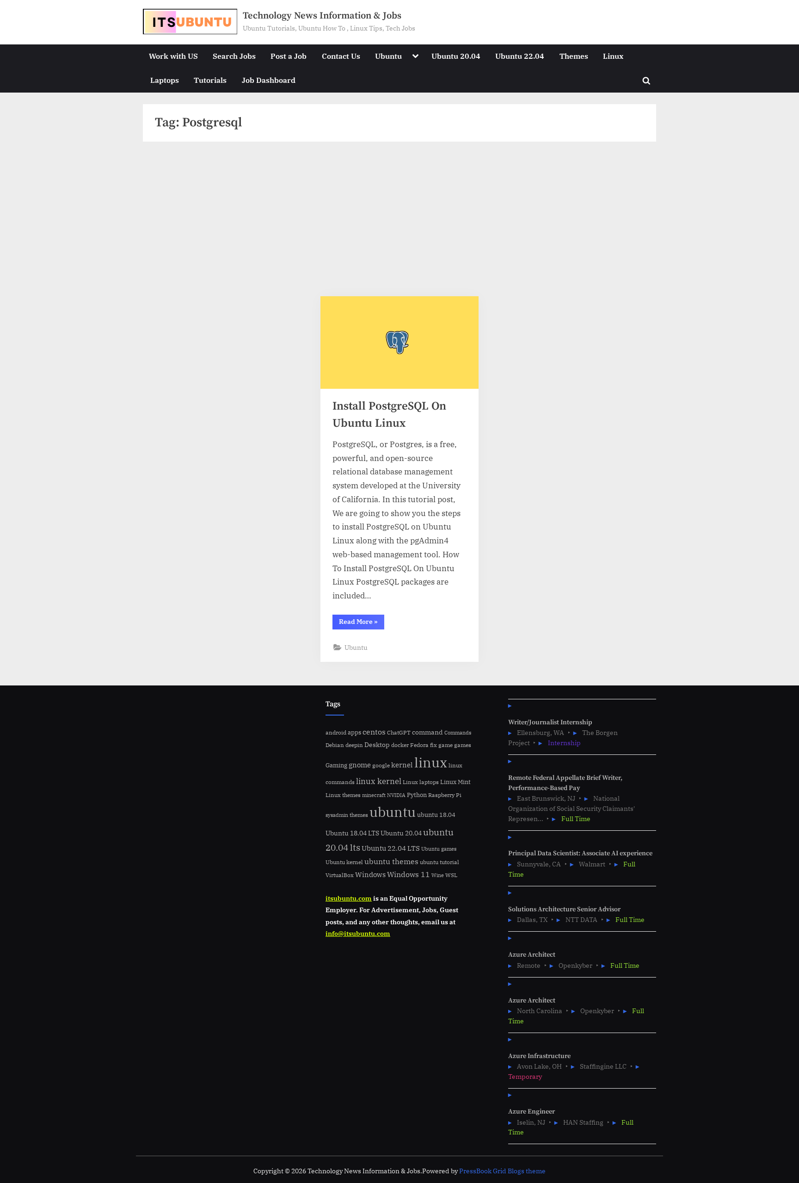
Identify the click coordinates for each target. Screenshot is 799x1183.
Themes (573, 56)
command (427, 732)
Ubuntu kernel (344, 862)
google (381, 765)
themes (359, 814)
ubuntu (392, 812)
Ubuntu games (438, 849)
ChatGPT (399, 732)
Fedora (419, 744)
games (462, 744)
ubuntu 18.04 (436, 815)
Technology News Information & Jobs (322, 16)
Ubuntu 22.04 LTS (391, 848)
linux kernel (378, 781)
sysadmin (337, 815)
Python (417, 795)
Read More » (361, 623)
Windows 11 (408, 874)
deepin (354, 744)
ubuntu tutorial (439, 862)
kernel (402, 764)
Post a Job (288, 56)
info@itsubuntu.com (358, 933)
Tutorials (210, 80)
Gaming (336, 765)
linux (430, 762)
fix (433, 744)
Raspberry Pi (444, 794)
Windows (370, 874)
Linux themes (343, 794)
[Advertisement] (399, 222)
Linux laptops (421, 781)
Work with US (173, 56)
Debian (335, 744)
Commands (457, 732)
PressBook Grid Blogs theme (502, 1171)
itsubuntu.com (349, 898)
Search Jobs (234, 56)
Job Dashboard (268, 80)
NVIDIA (396, 795)
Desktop (377, 744)
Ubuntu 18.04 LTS (352, 832)
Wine (437, 875)
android (336, 732)
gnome (360, 764)
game (445, 744)
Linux (613, 56)
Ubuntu (388, 56)
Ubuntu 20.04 (455, 56)
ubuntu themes (391, 861)
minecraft (374, 795)
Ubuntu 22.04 (519, 56)
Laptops (164, 80)
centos (374, 732)
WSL (451, 874)
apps (354, 732)
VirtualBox (340, 875)
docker (400, 744)
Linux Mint (455, 782)
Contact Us (341, 56)
